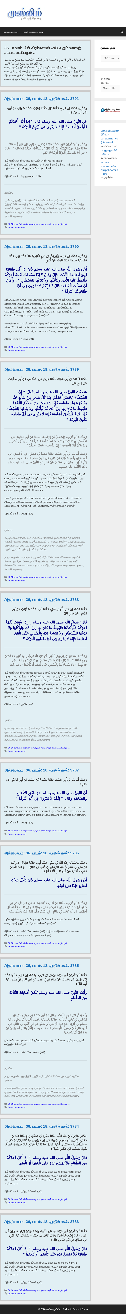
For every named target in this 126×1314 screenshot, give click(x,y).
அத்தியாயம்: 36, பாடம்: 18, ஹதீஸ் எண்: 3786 (41, 853)
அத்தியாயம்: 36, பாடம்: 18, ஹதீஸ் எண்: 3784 (41, 1126)
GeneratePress (80, 1309)
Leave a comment (17, 227)
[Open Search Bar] (122, 31)
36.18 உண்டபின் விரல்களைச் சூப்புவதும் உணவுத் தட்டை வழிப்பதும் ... (39, 224)
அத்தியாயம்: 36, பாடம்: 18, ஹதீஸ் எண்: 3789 (41, 369)
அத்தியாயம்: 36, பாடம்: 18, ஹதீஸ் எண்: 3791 (41, 98)
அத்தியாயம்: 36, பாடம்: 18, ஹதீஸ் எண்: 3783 (41, 1221)
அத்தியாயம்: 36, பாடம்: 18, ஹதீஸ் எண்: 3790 (41, 246)
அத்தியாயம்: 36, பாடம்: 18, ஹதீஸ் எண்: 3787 (41, 770)
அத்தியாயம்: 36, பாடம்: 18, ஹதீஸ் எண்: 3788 (41, 599)
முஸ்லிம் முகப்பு (10, 31)
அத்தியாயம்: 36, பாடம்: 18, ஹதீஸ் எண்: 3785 (41, 965)
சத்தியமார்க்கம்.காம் (33, 31)
